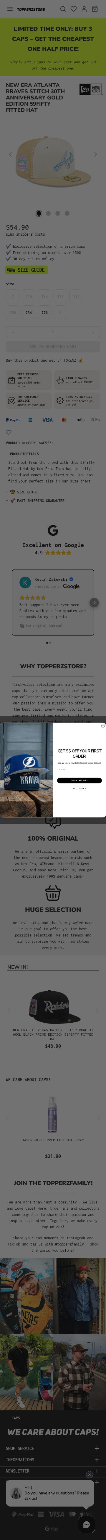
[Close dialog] (103, 725)
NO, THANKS (79, 789)
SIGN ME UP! (79, 780)
